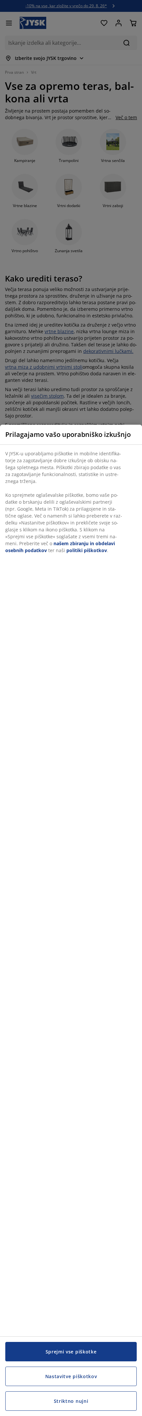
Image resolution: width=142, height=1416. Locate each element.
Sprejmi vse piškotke (71, 1352)
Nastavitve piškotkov (71, 1376)
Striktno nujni (71, 1401)
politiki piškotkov (86, 550)
